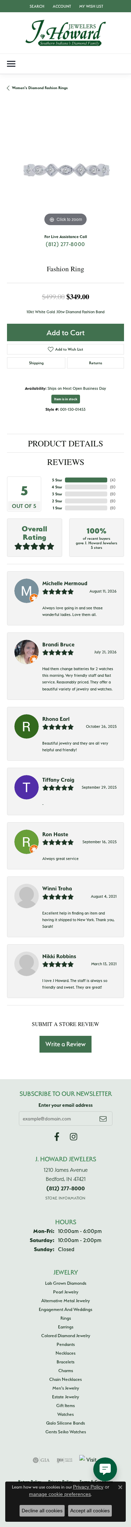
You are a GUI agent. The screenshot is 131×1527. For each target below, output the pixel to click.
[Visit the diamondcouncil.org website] (88, 1460)
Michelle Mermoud (64, 583)
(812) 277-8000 (65, 244)
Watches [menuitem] (65, 1414)
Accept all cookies (90, 1510)
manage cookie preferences (60, 1494)
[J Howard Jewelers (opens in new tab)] (57, 1137)
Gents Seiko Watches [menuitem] (65, 1431)
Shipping (36, 362)
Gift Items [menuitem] (65, 1405)
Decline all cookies (42, 1510)
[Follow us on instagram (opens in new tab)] (73, 1137)
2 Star (57, 501)
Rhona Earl (56, 718)
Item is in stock (65, 399)
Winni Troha (57, 888)
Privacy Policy (88, 1487)
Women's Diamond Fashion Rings (40, 87)
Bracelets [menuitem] (65, 1361)
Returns (95, 362)
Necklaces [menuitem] (65, 1353)
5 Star (57, 480)
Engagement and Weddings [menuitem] (65, 1309)
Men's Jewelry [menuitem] (65, 1388)
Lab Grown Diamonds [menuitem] (65, 1283)
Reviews (65, 461)
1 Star (57, 508)
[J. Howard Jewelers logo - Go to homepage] (66, 33)
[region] (65, 169)
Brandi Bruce (58, 644)
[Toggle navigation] (11, 64)
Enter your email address (65, 1105)
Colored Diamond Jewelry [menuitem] (65, 1335)
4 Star (57, 487)
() (112, 480)
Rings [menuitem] (65, 1318)
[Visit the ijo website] (64, 1460)
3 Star (57, 494)
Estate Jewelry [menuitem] (65, 1396)
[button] (36, 6)
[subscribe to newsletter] (103, 1118)
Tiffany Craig (58, 779)
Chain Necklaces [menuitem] (65, 1379)
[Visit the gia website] (41, 1460)
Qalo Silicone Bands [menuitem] (65, 1423)
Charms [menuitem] (65, 1370)
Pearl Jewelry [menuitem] (65, 1292)
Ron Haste (55, 834)
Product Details (65, 443)
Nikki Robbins (59, 956)
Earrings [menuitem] (65, 1326)
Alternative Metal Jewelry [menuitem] (65, 1300)
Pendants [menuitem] (66, 1344)
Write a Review (65, 1044)
